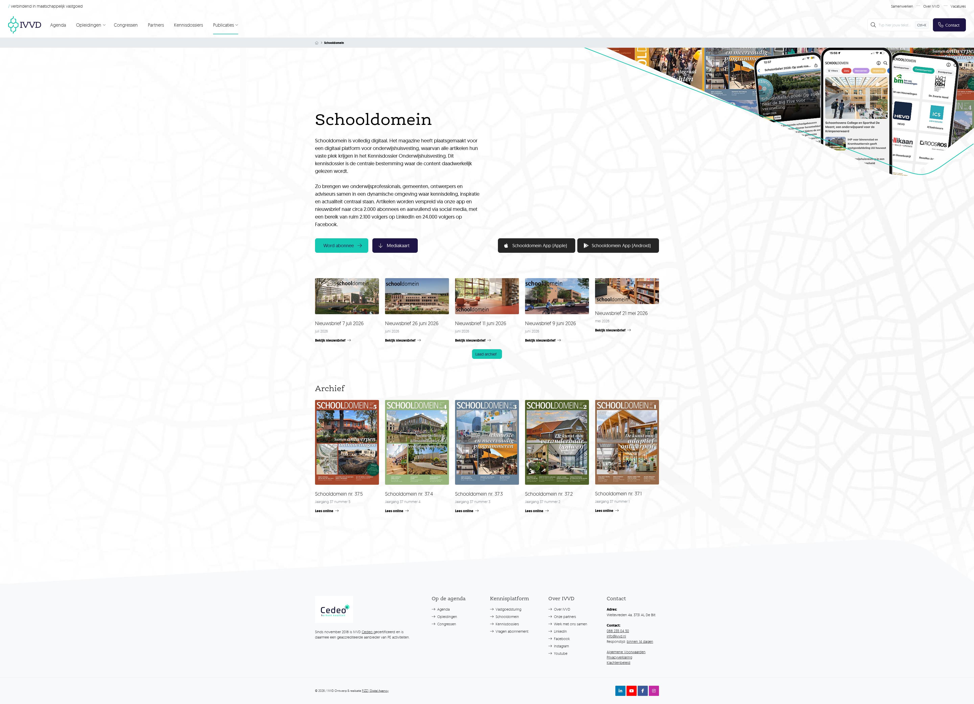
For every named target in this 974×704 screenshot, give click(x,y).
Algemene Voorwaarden (626, 652)
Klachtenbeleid (618, 662)
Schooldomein (507, 616)
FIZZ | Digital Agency (375, 691)
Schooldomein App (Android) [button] (621, 245)
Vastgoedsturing (508, 609)
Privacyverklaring (619, 657)
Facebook (561, 638)
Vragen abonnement (511, 631)
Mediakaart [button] (398, 245)
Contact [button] (952, 25)
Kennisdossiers (188, 25)
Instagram (561, 646)
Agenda (58, 25)
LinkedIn (560, 631)
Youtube (560, 653)
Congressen (126, 25)
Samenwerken (902, 6)
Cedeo (368, 632)
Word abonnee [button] (338, 245)
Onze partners (564, 616)
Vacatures (958, 6)
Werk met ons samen (570, 624)
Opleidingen (446, 616)
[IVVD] (24, 25)
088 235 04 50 (618, 631)
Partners (156, 25)
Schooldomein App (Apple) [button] (539, 245)
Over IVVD (931, 6)
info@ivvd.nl (616, 636)
